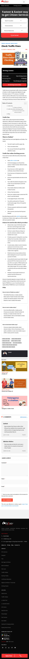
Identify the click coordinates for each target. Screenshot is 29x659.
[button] (9, 20)
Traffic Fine (10, 105)
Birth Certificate (5, 565)
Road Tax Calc (4, 610)
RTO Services (4, 552)
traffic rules (14, 43)
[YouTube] (15, 647)
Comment (4, 462)
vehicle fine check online (8, 346)
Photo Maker (4, 614)
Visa (2, 558)
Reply (24, 434)
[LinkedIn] (9, 647)
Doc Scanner (4, 617)
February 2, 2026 (11, 49)
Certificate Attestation (6, 579)
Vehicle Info (4, 593)
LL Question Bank (5, 603)
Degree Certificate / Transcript (8, 582)
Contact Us (17, 545)
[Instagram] (6, 647)
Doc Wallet (3, 620)
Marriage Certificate (5, 562)
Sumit (4, 49)
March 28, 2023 (7, 450)
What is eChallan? (18, 107)
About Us (3, 545)
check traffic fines (16, 340)
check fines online (16, 338)
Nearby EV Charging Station (7, 624)
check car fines (6, 338)
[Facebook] (2, 647)
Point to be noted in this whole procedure (19, 111)
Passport (3, 555)
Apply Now (9, 655)
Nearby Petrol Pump (6, 627)
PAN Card (3, 569)
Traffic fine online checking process (15, 109)
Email (3, 486)
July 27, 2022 (6, 434)
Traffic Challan (5, 43)
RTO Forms (3, 607)
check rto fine (5, 340)
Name (3, 478)
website (18, 216)
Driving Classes (4, 586)
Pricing (8, 545)
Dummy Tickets (4, 575)
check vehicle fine (6, 342)
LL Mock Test (4, 600)
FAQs (9, 114)
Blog (12, 545)
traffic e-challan (13, 160)
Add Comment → (24, 417)
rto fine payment (17, 342)
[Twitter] (12, 647)
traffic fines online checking (9, 344)
